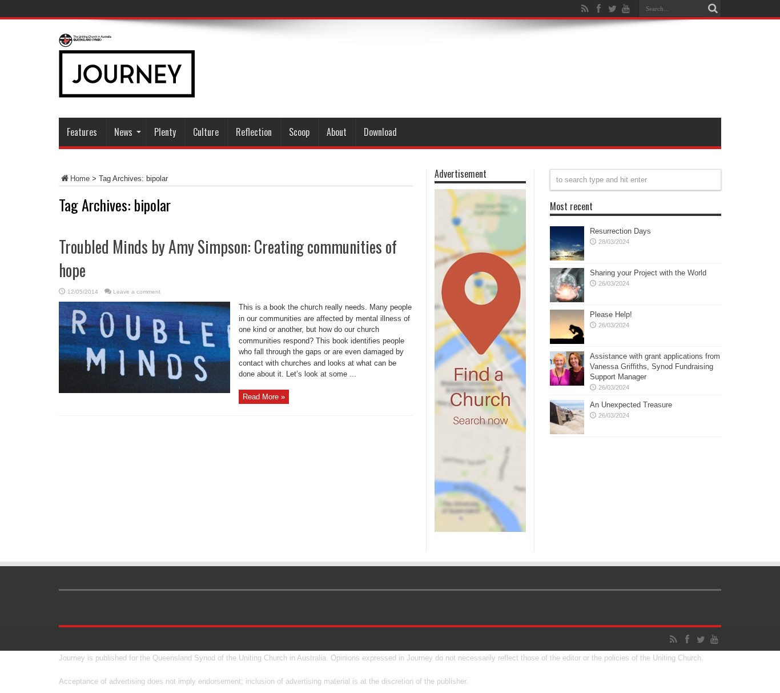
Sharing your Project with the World (648, 273)
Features (82, 132)
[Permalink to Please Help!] (567, 341)
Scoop (299, 132)
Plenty (165, 132)
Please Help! (611, 314)
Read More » (264, 396)
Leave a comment (136, 292)
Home (80, 178)
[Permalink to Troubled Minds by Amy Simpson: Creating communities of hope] (144, 390)
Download (380, 132)
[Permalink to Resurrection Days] (567, 258)
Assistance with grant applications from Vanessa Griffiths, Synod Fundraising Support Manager (655, 366)
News (123, 132)
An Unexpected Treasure (631, 404)
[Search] (712, 8)
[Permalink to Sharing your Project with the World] (567, 299)
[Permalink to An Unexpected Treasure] (567, 431)
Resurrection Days (620, 231)
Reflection (254, 132)
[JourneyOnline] (127, 89)
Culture (206, 132)
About (337, 132)
